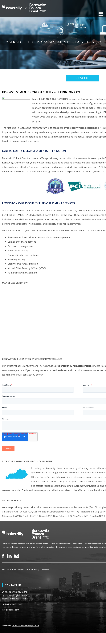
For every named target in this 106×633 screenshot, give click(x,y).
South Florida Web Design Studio (25, 625)
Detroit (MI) (57, 511)
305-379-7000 (9, 604)
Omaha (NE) (96, 516)
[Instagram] (16, 556)
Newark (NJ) (45, 516)
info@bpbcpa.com (10, 609)
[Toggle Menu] (101, 14)
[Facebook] (3, 556)
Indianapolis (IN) (90, 511)
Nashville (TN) (30, 516)
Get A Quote (83, 78)
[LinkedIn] (9, 556)
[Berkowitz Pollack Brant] (24, 7)
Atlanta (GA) (86, 507)
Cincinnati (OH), (10, 511)
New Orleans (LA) (62, 516)
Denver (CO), (26, 511)
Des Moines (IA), (42, 511)
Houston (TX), (72, 511)
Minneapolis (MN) (12, 516)
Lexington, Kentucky (44, 468)
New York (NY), (81, 516)
